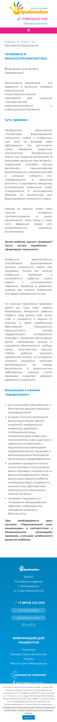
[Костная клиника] (28, 683)
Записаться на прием (35, 23)
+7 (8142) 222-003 (31, 602)
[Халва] (28, 624)
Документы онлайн (28, 618)
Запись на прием (28, 610)
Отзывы (28, 658)
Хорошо (28, 717)
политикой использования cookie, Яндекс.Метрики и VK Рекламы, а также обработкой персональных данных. (28, 710)
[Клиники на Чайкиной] (28, 675)
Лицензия (28, 649)
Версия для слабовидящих (28, 663)
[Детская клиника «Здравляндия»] (29, 8)
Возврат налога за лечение (28, 654)
